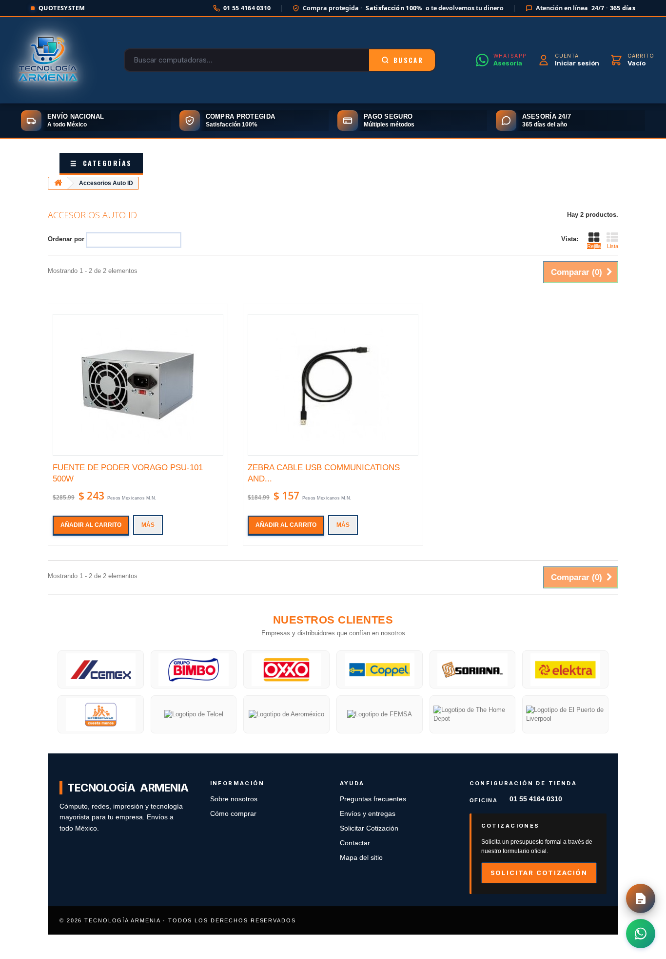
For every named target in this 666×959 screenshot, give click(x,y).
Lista (612, 246)
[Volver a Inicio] (58, 183)
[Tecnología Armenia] (48, 60)
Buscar (408, 60)
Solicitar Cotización (369, 828)
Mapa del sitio (361, 857)
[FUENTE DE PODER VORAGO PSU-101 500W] (138, 385)
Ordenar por (66, 239)
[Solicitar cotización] (640, 898)
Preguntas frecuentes (373, 799)
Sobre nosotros (233, 799)
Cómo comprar (233, 813)
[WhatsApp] (640, 933)
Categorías (101, 163)
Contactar (355, 843)
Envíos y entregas (367, 813)
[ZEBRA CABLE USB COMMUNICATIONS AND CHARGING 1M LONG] (333, 385)
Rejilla (594, 246)
